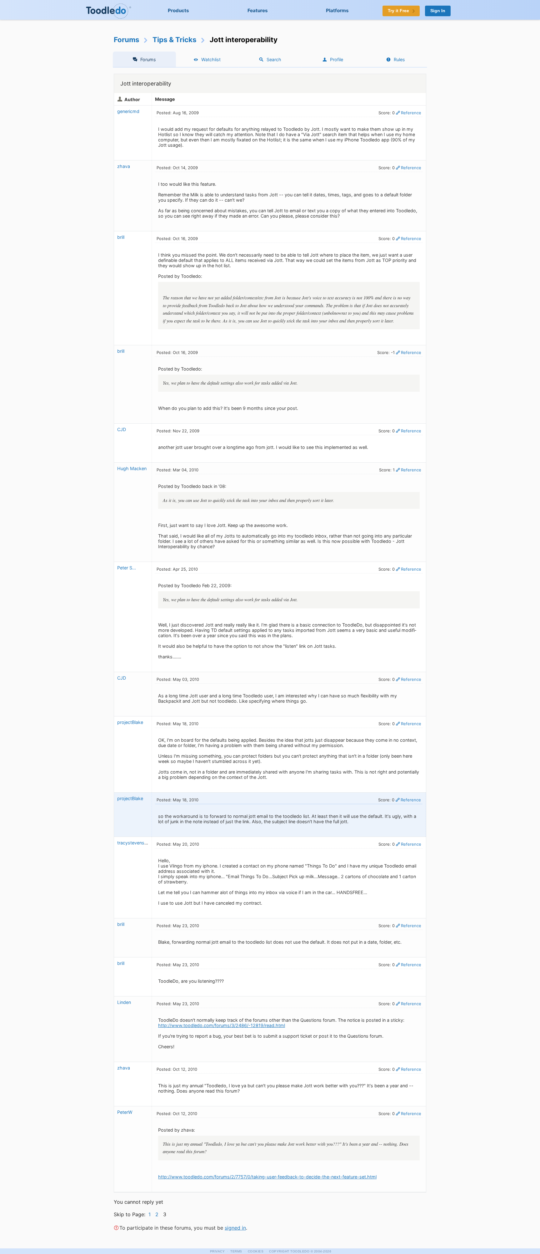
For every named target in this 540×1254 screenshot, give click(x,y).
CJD (121, 429)
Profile (336, 59)
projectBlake (130, 722)
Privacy (217, 1251)
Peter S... (126, 567)
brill (120, 237)
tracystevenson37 (136, 842)
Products (178, 10)
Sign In (437, 10)
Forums (126, 39)
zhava (123, 166)
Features (258, 10)
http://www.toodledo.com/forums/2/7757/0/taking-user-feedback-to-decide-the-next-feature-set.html (267, 1176)
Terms (236, 1251)
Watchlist (211, 59)
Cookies (256, 1251)
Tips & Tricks (174, 39)
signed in (235, 1228)
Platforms (337, 10)
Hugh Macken (132, 468)
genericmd (128, 111)
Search (274, 59)
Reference (411, 112)
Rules (399, 59)
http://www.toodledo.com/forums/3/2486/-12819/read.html (221, 1025)
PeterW (125, 1112)
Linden (124, 1002)
